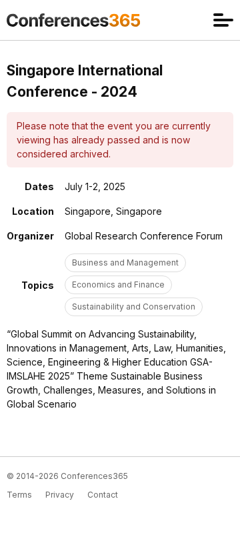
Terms (19, 495)
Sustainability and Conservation (133, 307)
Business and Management (125, 262)
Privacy (59, 495)
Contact (102, 495)
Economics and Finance (118, 285)
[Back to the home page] (73, 20)
